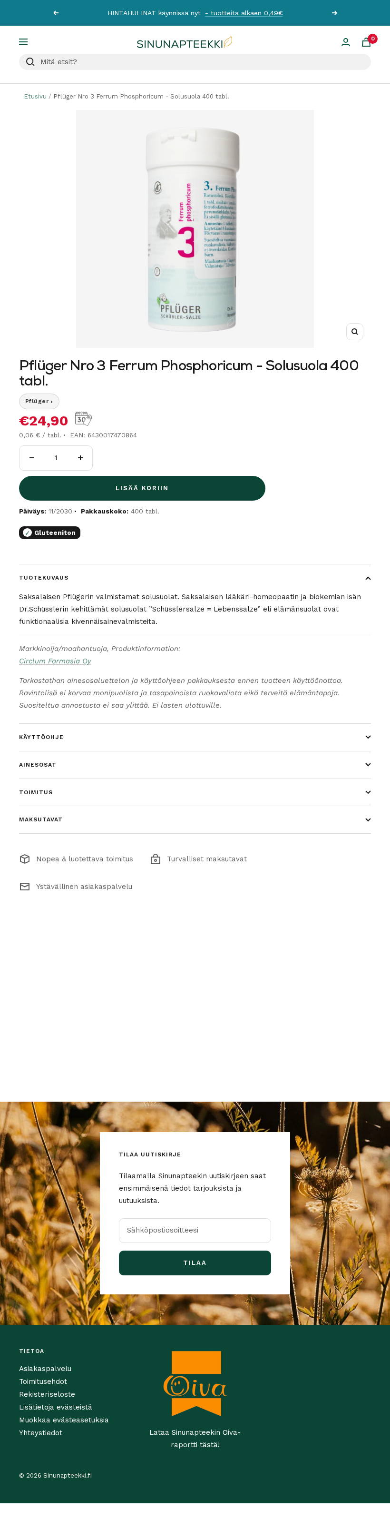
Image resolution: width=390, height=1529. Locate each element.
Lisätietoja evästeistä (55, 1407)
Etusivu (35, 96)
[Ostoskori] (366, 42)
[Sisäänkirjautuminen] (345, 42)
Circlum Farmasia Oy (55, 661)
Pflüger (39, 401)
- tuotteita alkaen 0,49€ (244, 13)
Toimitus (36, 792)
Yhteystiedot (40, 1433)
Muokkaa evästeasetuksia (64, 1420)
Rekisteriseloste (47, 1394)
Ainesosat (38, 764)
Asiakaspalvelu (45, 1368)
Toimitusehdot (43, 1381)
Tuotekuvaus (43, 577)
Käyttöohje (41, 737)
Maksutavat (41, 819)
